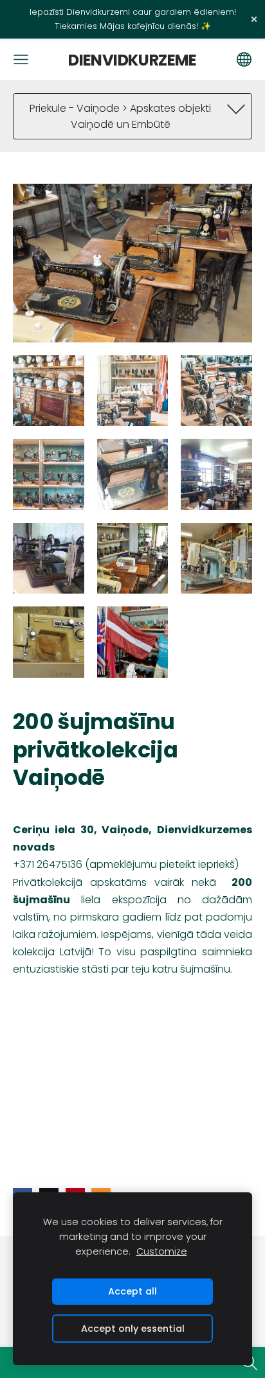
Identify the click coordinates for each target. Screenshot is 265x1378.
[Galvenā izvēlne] (21, 59)
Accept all (132, 1291)
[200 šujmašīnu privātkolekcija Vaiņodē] (48, 391)
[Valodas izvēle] (244, 59)
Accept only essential (133, 1328)
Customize (161, 1251)
